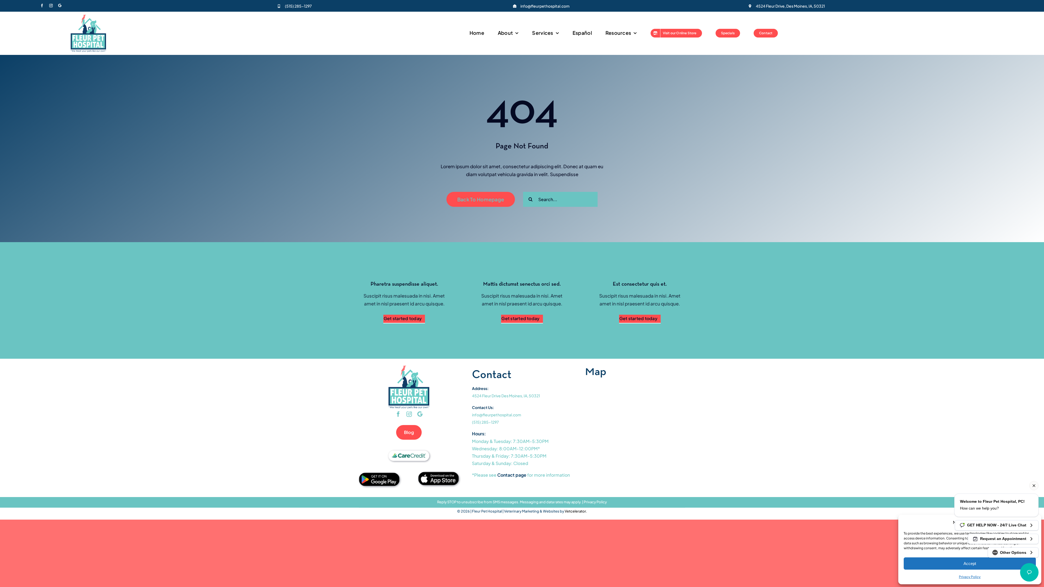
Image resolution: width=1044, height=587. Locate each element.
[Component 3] (379, 475)
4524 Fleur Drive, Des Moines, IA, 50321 (790, 6)
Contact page (511, 475)
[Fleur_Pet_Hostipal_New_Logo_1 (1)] (88, 17)
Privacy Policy (595, 502)
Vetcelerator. (576, 511)
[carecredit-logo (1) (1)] (409, 453)
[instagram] (51, 5)
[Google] (59, 5)
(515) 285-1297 (298, 6)
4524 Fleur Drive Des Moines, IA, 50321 (506, 395)
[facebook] (42, 5)
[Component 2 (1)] (438, 474)
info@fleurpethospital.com (545, 6)
